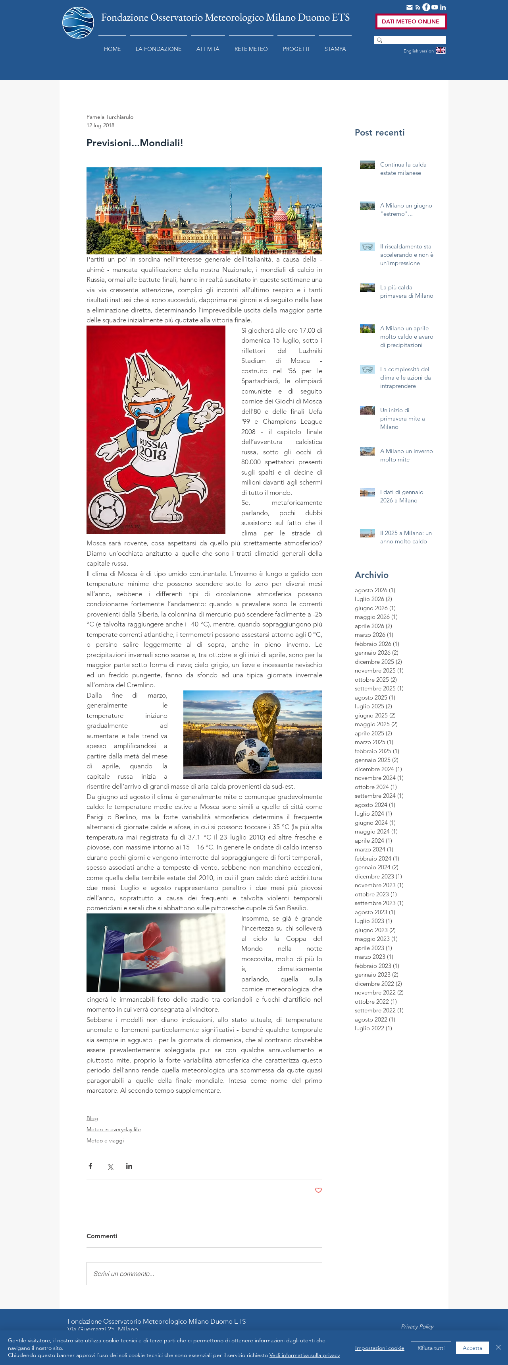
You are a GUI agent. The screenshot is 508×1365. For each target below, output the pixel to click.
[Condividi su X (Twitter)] (110, 1166)
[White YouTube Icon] (435, 7)
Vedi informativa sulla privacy (304, 1355)
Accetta (472, 1347)
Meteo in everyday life (114, 1129)
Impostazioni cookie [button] (379, 1347)
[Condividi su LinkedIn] (129, 1166)
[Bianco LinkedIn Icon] (443, 7)
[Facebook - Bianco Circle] (426, 7)
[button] (158, 45)
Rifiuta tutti (431, 1347)
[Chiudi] (498, 1348)
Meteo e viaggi (105, 1140)
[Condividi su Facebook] (90, 1166)
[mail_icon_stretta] (410, 7)
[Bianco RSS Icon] (418, 7)
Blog (92, 1118)
